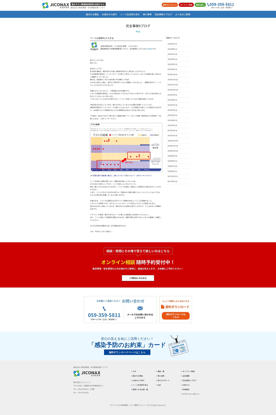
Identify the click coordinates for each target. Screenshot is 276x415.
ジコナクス (55, 5)
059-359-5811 (222, 4)
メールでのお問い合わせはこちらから (140, 316)
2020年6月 (171, 171)
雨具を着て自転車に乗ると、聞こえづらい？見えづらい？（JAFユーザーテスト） (123, 175)
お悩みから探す (139, 380)
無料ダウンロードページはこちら (127, 352)
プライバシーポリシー (191, 394)
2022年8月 (171, 49)
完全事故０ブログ (163, 14)
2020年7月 (171, 166)
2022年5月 (171, 54)
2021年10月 (172, 90)
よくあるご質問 (182, 14)
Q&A (159, 385)
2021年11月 (172, 85)
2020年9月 (171, 156)
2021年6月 (171, 110)
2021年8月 (171, 100)
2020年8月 (171, 161)
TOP (134, 371)
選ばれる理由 (92, 14)
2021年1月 (171, 136)
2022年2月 (171, 69)
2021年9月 (171, 95)
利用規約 (186, 389)
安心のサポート (164, 380)
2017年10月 (172, 176)
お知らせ (186, 385)
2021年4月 (171, 120)
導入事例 (147, 14)
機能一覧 (161, 371)
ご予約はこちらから (138, 278)
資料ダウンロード (170, 4)
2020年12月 (172, 141)
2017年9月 (171, 181)
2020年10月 (172, 151)
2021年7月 (171, 105)
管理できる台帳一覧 (140, 389)
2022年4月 (171, 59)
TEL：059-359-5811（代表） (84, 389)
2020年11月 (172, 146)
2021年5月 (171, 115)
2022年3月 (171, 64)
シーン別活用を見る (140, 385)
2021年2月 (171, 130)
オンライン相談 (186, 4)
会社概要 (186, 376)
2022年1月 (171, 74)
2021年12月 (172, 80)
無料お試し (200, 4)
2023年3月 (171, 44)
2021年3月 (171, 125)
